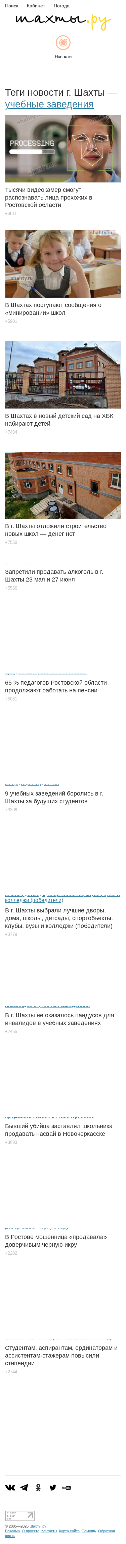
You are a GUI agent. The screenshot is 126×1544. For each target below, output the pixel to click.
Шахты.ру (38, 1526)
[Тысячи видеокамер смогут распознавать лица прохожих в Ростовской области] (63, 143)
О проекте (30, 1531)
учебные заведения (49, 104)
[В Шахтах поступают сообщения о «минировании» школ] (63, 259)
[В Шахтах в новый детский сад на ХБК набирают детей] (63, 370)
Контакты (49, 1531)
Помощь (89, 1531)
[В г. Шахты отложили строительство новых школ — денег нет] (63, 480)
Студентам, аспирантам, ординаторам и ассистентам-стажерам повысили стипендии (61, 1355)
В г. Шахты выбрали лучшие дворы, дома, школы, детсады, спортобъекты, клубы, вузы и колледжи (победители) (59, 918)
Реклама (12, 1531)
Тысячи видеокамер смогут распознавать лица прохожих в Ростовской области (48, 197)
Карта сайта (69, 1531)
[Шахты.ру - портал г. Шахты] (63, 29)
